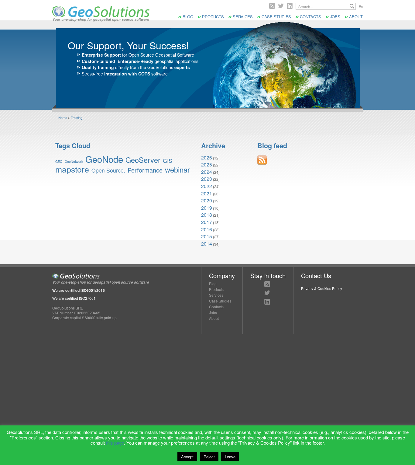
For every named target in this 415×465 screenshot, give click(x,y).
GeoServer (142, 160)
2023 (206, 178)
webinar (177, 169)
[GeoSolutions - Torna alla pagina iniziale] (100, 20)
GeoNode (104, 158)
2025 (206, 164)
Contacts (310, 16)
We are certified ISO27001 (74, 298)
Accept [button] (187, 457)
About (356, 16)
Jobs (335, 16)
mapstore (72, 169)
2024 (206, 171)
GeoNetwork (74, 161)
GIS (167, 160)
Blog (188, 16)
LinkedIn (267, 302)
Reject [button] (209, 457)
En (361, 6)
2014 (206, 243)
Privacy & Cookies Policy (321, 288)
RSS (272, 6)
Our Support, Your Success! (128, 45)
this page (115, 442)
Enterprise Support (101, 55)
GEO (58, 161)
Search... (352, 6)
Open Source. (108, 170)
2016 (206, 229)
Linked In (290, 6)
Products (213, 16)
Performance (145, 170)
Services (243, 16)
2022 (206, 186)
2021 (206, 193)
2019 (206, 207)
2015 (206, 236)
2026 (206, 157)
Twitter (281, 6)
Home (62, 117)
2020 (206, 200)
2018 (206, 214)
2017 (206, 222)
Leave (230, 457)
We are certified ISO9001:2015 (78, 290)
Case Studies (276, 16)
